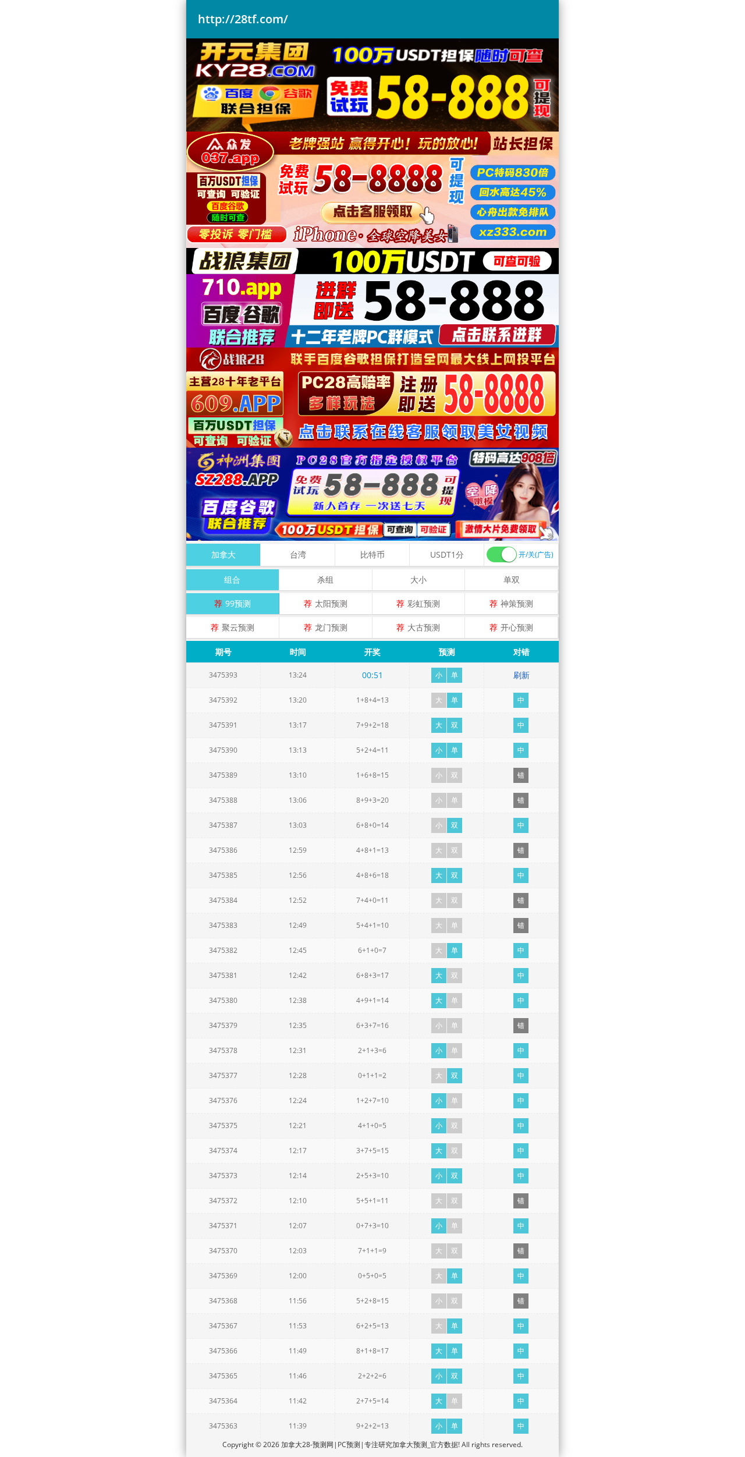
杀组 (325, 579)
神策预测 (517, 603)
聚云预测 (238, 627)
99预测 (238, 603)
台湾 (298, 554)
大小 (418, 579)
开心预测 (517, 627)
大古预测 (423, 627)
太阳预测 (331, 603)
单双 (511, 579)
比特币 (372, 554)
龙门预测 (331, 627)
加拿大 (223, 554)
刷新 (521, 674)
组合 (232, 579)
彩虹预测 (423, 603)
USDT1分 (447, 554)
